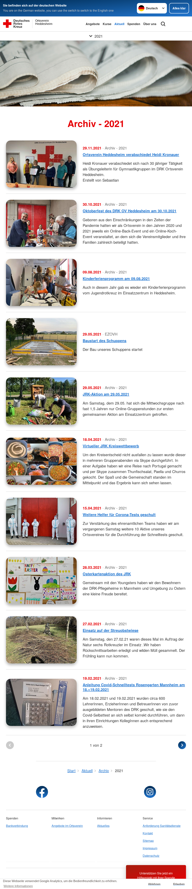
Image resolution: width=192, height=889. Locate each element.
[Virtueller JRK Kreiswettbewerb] (41, 461)
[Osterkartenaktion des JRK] (41, 580)
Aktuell (119, 24)
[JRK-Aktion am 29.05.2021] (41, 401)
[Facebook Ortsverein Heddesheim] (42, 792)
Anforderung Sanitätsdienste (162, 826)
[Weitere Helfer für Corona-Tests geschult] (41, 521)
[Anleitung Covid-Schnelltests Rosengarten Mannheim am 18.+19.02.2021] (41, 702)
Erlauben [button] (179, 883)
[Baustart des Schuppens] (41, 341)
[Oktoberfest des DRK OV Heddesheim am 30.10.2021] (41, 223)
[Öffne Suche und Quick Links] (163, 24)
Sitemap (148, 840)
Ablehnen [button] (154, 883)
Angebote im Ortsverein (67, 826)
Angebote (93, 24)
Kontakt (148, 833)
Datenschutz (151, 855)
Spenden (133, 24)
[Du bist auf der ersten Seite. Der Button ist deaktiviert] (10, 745)
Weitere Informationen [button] (18, 886)
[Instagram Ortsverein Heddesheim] (150, 792)
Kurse (107, 24)
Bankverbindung (17, 826)
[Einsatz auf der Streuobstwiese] (41, 639)
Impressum (150, 848)
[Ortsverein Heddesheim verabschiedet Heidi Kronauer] (41, 164)
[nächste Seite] (182, 745)
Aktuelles (103, 826)
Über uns (149, 24)
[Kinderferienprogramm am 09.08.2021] (41, 282)
